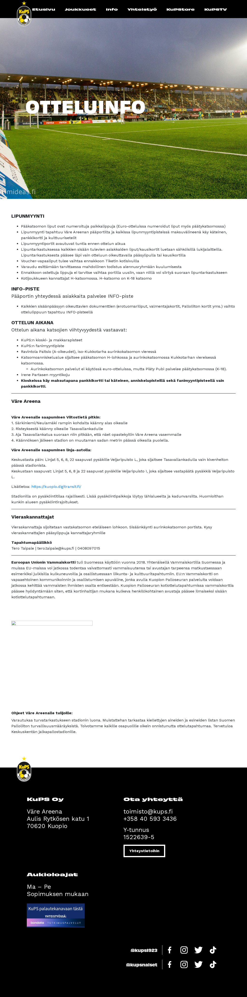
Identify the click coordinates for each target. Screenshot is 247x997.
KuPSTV (215, 9)
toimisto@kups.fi (148, 811)
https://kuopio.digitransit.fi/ (56, 486)
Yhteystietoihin (144, 851)
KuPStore (180, 9)
